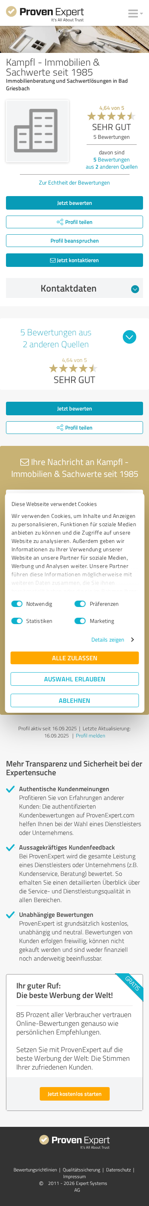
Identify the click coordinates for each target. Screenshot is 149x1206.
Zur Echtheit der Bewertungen (74, 182)
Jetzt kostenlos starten (75, 1093)
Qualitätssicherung (81, 1169)
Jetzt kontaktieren (77, 260)
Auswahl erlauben (74, 678)
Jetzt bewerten (74, 202)
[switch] (80, 604)
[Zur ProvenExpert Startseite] (45, 15)
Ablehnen (74, 700)
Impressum (74, 1176)
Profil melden (90, 735)
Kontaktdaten (69, 288)
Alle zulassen (74, 657)
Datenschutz (118, 1169)
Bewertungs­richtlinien (35, 1169)
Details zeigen (107, 639)
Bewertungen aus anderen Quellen (112, 163)
